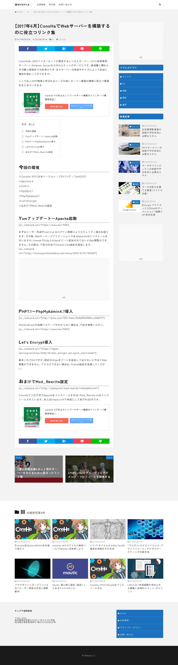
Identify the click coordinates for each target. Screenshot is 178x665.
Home (123, 613)
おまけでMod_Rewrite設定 (37, 151)
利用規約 (124, 620)
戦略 (124, 90)
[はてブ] (64, 48)
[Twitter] (46, 48)
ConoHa (62, 39)
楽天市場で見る (56, 106)
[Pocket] (82, 48)
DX (28, 12)
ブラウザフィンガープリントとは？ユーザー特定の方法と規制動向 (32, 588)
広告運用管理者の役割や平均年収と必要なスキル (152, 132)
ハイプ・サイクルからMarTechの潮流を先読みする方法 (107, 547)
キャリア (126, 76)
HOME (20, 12)
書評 (124, 104)
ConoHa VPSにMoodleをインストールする (107, 586)
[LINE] (100, 48)
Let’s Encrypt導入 (33, 146)
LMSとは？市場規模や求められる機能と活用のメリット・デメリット (145, 588)
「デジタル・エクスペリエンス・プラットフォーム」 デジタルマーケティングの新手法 (145, 548)
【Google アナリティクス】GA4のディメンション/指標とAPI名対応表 (152, 209)
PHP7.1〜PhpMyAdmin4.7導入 (39, 141)
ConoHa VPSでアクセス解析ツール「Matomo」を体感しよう (69, 547)
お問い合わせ (65, 4)
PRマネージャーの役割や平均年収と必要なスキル (152, 151)
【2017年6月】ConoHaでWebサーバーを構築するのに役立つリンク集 (62, 12)
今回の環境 (29, 131)
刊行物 (52, 4)
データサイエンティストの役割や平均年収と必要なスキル (152, 170)
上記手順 (36, 395)
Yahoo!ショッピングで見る (81, 106)
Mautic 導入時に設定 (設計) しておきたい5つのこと (69, 586)
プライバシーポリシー (131, 627)
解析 (124, 97)
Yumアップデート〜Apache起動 (40, 136)
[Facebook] (28, 48)
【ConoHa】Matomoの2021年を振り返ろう (32, 547)
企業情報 (41, 4)
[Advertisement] (64, 276)
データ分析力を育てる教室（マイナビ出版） (152, 190)
